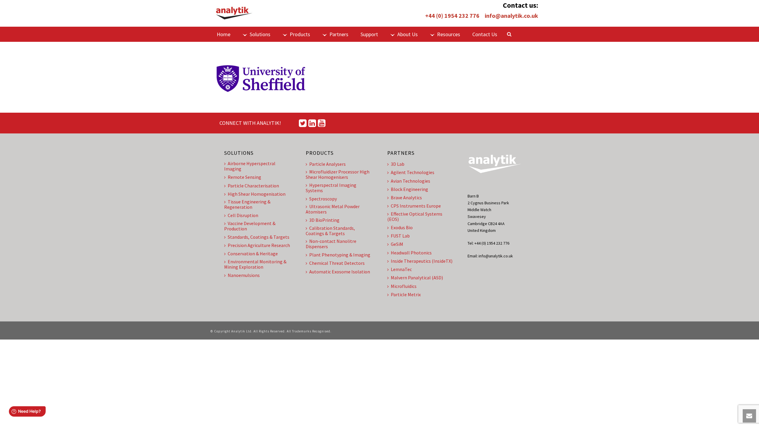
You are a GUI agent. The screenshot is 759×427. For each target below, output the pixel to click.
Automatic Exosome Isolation (339, 271)
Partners (338, 34)
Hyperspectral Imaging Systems (331, 187)
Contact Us (484, 34)
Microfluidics (404, 286)
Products (300, 34)
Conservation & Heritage (253, 253)
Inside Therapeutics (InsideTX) (421, 261)
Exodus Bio (402, 227)
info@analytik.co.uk (511, 15)
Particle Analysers (327, 164)
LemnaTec (401, 269)
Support (369, 34)
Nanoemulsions (244, 275)
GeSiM (397, 244)
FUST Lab (400, 235)
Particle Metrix (406, 294)
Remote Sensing (244, 177)
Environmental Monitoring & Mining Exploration (255, 264)
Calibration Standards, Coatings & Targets (330, 230)
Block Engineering (409, 189)
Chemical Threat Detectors (337, 263)
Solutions (260, 34)
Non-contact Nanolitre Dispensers (331, 243)
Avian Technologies (410, 181)
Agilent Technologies (412, 172)
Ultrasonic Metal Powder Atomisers (333, 209)
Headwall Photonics (411, 252)
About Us (407, 34)
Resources (448, 34)
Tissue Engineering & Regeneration (247, 204)
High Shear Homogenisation (257, 194)
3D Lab (397, 164)
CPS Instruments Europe (416, 205)
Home (223, 34)
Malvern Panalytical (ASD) (417, 277)
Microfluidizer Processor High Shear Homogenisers (337, 174)
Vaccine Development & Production (249, 226)
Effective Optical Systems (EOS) (414, 216)
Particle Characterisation (253, 185)
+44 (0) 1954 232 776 (452, 15)
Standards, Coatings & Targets (258, 237)
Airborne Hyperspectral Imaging (249, 166)
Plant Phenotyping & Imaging (339, 254)
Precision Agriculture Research (259, 245)
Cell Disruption (243, 215)
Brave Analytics (406, 197)
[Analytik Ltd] (234, 13)
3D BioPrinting (324, 220)
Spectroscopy (323, 198)
